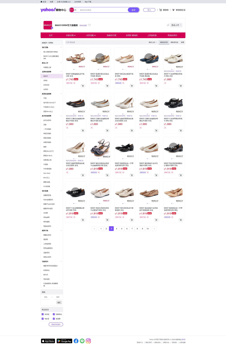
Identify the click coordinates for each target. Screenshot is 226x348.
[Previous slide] (66, 58)
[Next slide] (84, 58)
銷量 (182, 42)
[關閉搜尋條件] (75, 9)
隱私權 (174, 342)
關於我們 (149, 342)
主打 (51, 35)
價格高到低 (174, 42)
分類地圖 (182, 342)
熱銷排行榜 (111, 35)
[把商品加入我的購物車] (83, 85)
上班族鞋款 (152, 35)
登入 (149, 10)
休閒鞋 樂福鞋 (132, 35)
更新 (183, 339)
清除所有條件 (56, 324)
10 (148, 228)
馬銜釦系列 (172, 35)
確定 (59, 302)
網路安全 (166, 342)
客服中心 (140, 342)
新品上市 (175, 25)
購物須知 (157, 342)
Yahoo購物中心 (53, 10)
